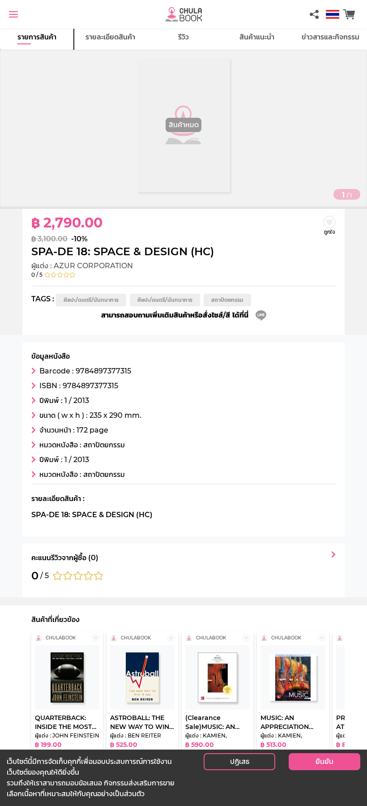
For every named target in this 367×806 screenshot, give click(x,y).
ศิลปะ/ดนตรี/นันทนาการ (91, 299)
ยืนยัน (324, 761)
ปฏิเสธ (239, 761)
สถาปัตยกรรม (227, 299)
